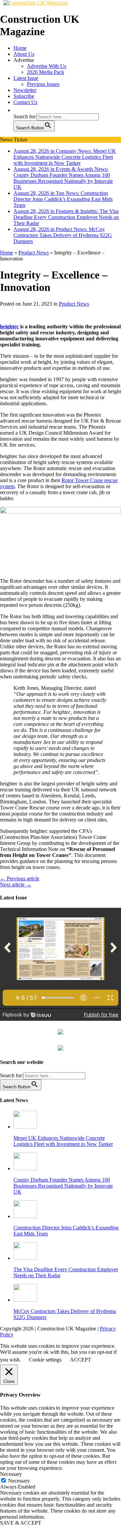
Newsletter (24, 90)
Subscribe (23, 96)
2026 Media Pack (45, 72)
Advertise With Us (46, 66)
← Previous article (19, 878)
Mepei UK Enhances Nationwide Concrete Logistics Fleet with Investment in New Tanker (63, 1141)
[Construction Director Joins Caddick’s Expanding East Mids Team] (25, 1216)
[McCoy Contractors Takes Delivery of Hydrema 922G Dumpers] (25, 1300)
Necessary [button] (11, 1474)
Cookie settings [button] (45, 1359)
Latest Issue (25, 78)
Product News (74, 304)
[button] (16, 110)
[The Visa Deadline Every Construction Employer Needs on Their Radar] (25, 1258)
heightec (9, 326)
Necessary (19, 1481)
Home (20, 48)
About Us (23, 54)
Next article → (15, 884)
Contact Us (25, 102)
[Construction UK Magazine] (35, 3)
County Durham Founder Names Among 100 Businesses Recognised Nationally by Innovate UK (63, 1186)
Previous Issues (43, 84)
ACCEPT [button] (80, 1359)
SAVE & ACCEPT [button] (20, 1523)
